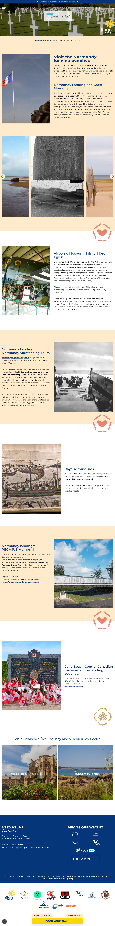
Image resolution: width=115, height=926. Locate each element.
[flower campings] (10, 895)
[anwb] (57, 906)
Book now (99, 9)
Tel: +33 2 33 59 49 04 (13, 844)
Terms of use (74, 876)
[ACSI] (65, 895)
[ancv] (78, 895)
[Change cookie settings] (4, 921)
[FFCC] (92, 895)
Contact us (75, 916)
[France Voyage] (24, 895)
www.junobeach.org (74, 686)
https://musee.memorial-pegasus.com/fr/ (21, 582)
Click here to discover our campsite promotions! (57, 1)
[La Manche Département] (44, 906)
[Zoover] (71, 906)
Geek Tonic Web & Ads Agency (58, 879)
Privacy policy (90, 876)
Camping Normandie (44, 40)
